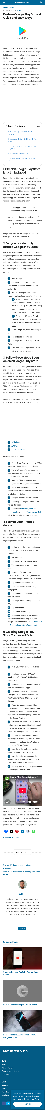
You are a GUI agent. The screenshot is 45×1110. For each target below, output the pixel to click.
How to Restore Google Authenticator (20, 1004)
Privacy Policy (7, 1068)
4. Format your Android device (18, 154)
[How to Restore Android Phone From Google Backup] (22, 1021)
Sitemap (5, 1085)
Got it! (27, 1104)
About (4, 1065)
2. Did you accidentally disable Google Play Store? (22, 140)
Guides (11, 7)
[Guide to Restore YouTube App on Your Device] (22, 958)
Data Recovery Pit (22, 2)
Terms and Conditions (10, 1071)
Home (5, 7)
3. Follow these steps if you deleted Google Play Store (22, 147)
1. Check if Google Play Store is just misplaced (20, 133)
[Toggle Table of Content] (37, 126)
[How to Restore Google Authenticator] (22, 991)
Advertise (5, 1092)
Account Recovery (12, 837)
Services (5, 1089)
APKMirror (15, 442)
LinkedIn (23, 928)
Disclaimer (6, 1095)
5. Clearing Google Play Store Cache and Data (21, 159)
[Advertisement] (21, 104)
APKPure (14, 446)
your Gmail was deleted (32, 512)
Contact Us (6, 1074)
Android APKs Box (18, 450)
